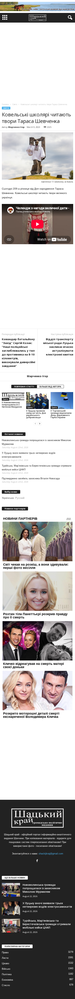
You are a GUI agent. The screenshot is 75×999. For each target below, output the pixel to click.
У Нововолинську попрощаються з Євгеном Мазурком (12, 404)
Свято (6, 108)
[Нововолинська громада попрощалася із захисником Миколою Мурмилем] (11, 890)
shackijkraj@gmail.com (51, 853)
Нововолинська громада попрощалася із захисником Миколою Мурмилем (36, 442)
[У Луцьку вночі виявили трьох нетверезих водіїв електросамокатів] (11, 908)
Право (5, 952)
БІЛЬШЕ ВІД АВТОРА (50, 386)
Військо (6, 968)
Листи (5, 958)
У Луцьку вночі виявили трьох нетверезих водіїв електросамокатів (28, 455)
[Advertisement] (37, 61)
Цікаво (5, 963)
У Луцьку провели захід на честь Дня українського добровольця (36, 414)
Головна (5, 104)
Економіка (7, 979)
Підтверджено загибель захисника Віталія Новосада (31, 478)
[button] (69, 18)
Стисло (6, 985)
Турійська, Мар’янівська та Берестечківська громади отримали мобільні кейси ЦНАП (36, 467)
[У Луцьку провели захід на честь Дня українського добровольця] (37, 400)
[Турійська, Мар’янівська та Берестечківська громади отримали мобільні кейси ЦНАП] (11, 926)
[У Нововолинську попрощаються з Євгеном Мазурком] (13, 396)
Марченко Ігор (16, 127)
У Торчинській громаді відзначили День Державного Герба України (61, 414)
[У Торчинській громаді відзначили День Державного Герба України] (62, 400)
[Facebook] (37, 861)
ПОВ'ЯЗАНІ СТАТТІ (24, 386)
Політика (6, 974)
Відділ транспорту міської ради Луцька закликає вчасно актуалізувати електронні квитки (58, 346)
